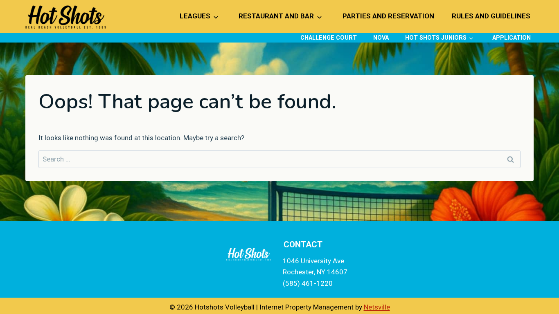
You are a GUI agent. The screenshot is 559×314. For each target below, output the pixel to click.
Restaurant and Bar (276, 16)
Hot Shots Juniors (436, 37)
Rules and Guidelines (491, 16)
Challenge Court (328, 37)
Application (511, 37)
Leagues (195, 16)
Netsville (377, 307)
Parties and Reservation (388, 16)
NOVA (381, 37)
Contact (303, 244)
